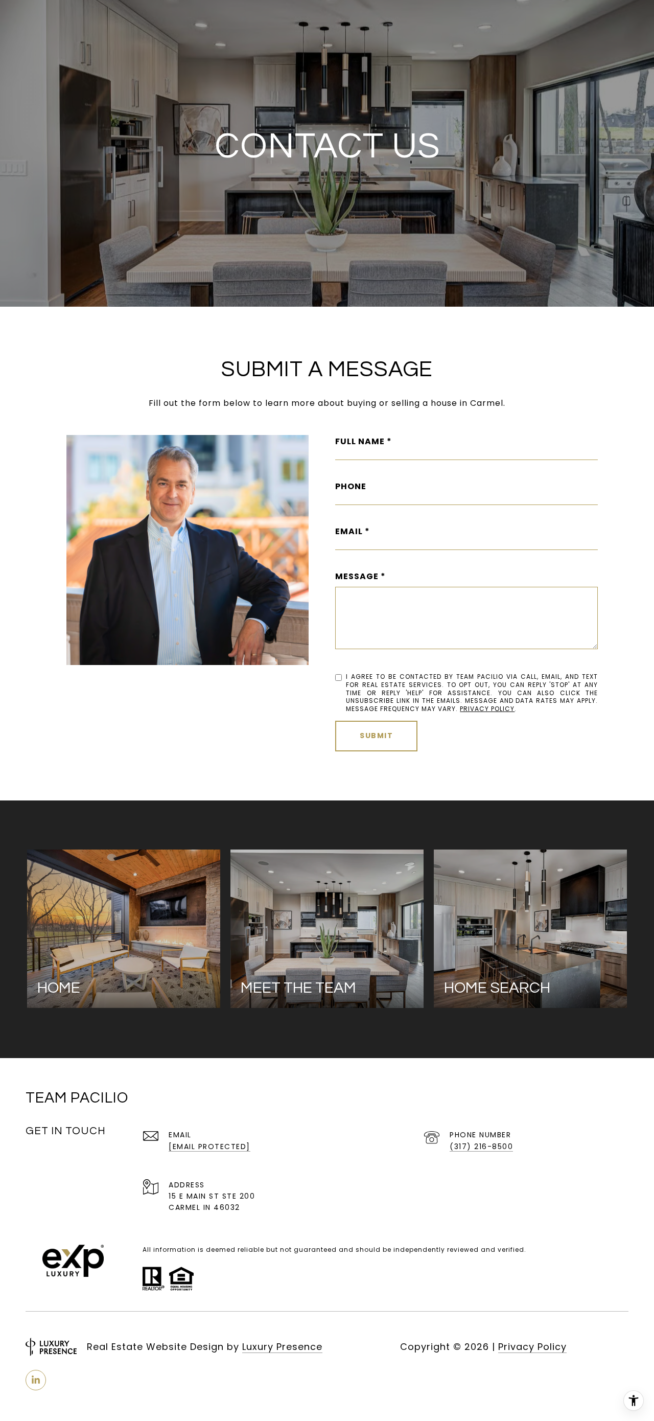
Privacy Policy (487, 708)
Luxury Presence (282, 1346)
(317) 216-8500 (481, 1146)
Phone (350, 486)
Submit (376, 735)
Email (349, 531)
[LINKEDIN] (36, 1380)
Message (357, 576)
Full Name (360, 441)
